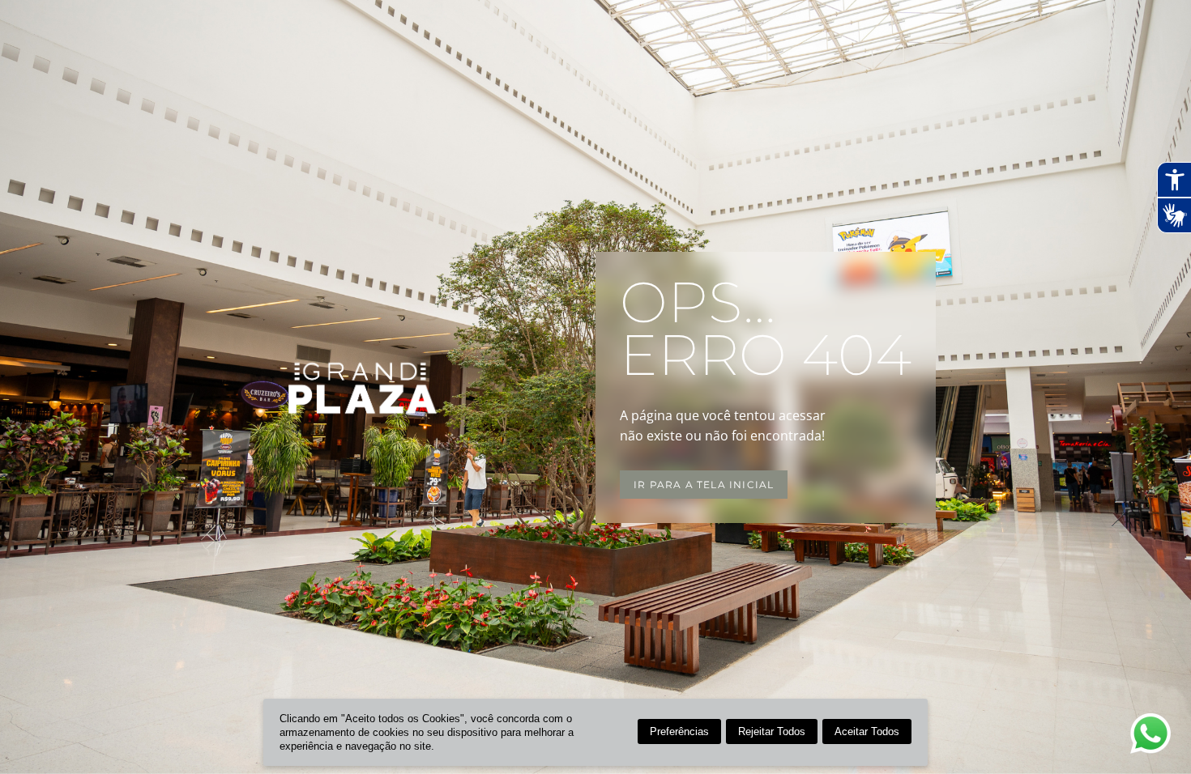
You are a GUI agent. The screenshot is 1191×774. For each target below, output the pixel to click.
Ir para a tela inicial (704, 484)
